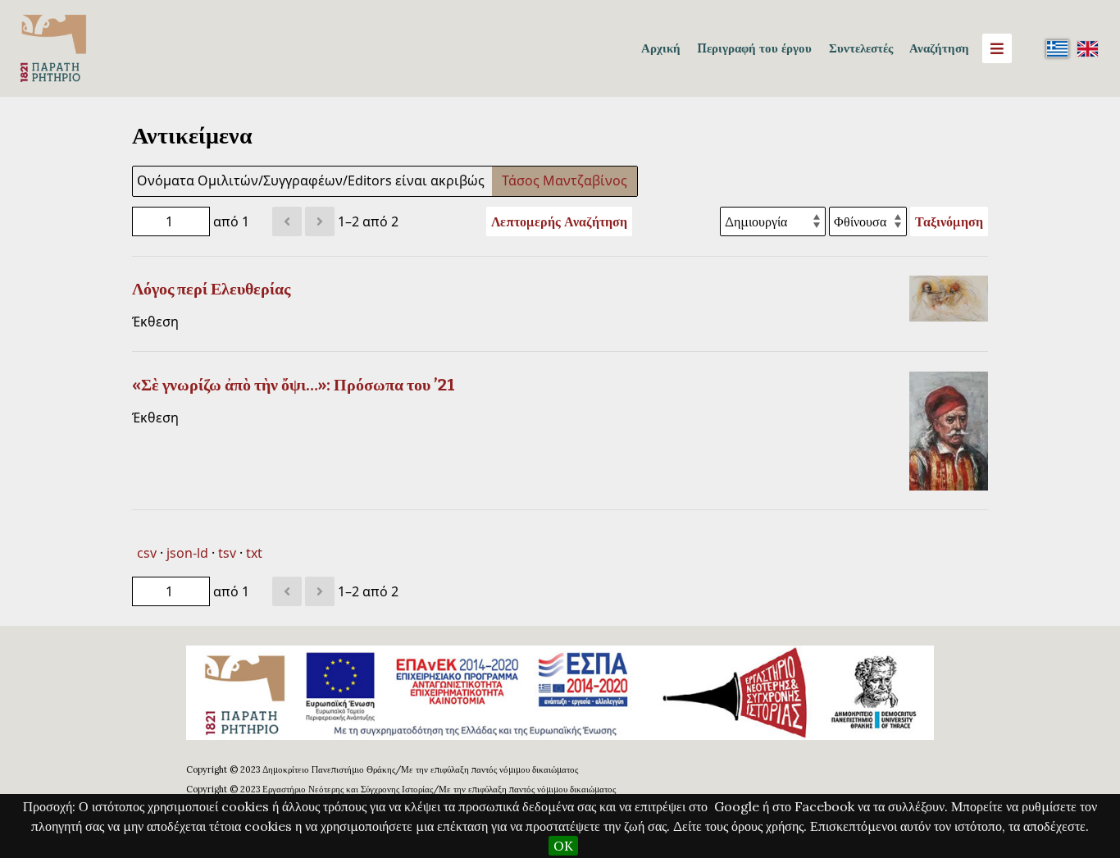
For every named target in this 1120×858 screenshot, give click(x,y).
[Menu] (997, 48)
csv (147, 553)
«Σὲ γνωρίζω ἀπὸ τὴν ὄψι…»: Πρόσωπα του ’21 (293, 385)
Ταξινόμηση (949, 221)
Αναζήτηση (939, 48)
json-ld (187, 553)
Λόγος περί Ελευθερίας (211, 289)
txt (254, 553)
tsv (227, 553)
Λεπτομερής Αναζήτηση (559, 221)
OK (563, 845)
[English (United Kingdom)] (1087, 48)
